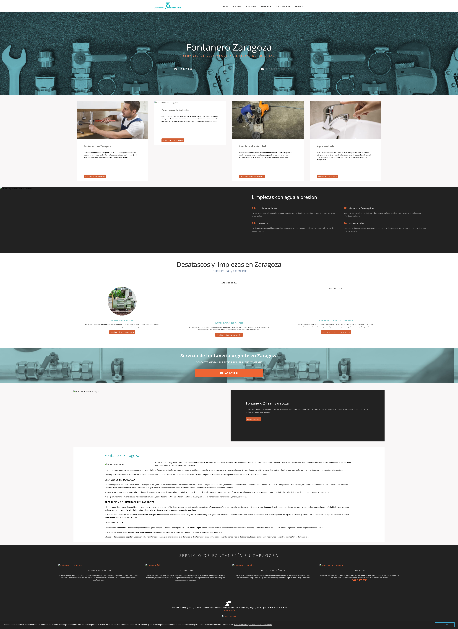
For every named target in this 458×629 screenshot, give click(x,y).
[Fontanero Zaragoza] (167, 8)
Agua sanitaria (325, 146)
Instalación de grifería (327, 176)
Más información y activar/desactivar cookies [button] (253, 625)
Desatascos (251, 6)
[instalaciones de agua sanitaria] (345, 138)
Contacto (299, 6)
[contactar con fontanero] (332, 565)
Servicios (265, 6)
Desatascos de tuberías (175, 110)
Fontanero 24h (253, 419)
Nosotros (237, 6)
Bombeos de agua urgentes (122, 332)
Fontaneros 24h (283, 6)
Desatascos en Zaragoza (173, 140)
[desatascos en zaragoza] (166, 102)
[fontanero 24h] (153, 565)
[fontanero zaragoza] (112, 138)
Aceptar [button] (444, 625)
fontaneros (285, 409)
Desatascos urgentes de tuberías (336, 332)
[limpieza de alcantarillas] (268, 138)
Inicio (225, 6)
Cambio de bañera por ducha (229, 335)
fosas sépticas (391, 213)
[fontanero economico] (243, 565)
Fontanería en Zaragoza (95, 176)
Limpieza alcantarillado (253, 146)
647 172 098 (185, 69)
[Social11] (229, 616)
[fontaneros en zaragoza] (70, 565)
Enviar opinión (228, 610)
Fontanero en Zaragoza (97, 146)
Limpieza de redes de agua (252, 176)
